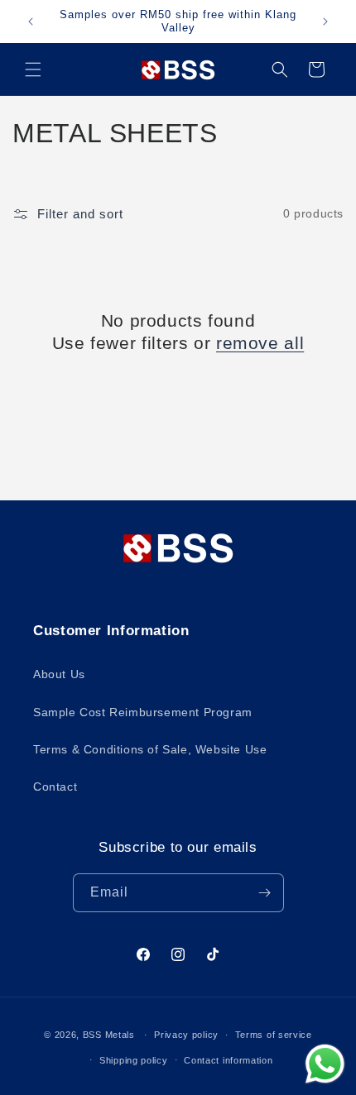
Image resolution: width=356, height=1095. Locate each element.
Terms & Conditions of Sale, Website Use (150, 749)
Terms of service (273, 1035)
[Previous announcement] (30, 21)
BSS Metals (109, 1035)
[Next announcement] (325, 21)
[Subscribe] (265, 892)
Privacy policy (186, 1035)
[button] (33, 69)
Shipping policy (133, 1060)
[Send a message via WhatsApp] (325, 1064)
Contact (55, 786)
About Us (59, 674)
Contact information (228, 1060)
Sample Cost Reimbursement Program (143, 712)
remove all (260, 342)
